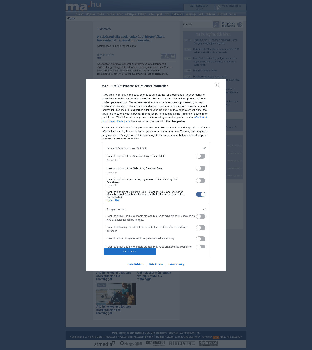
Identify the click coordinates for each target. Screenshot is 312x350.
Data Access (156, 264)
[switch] (200, 156)
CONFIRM (130, 251)
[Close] (218, 86)
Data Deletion (135, 264)
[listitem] (156, 148)
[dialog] (156, 175)
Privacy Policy (176, 264)
